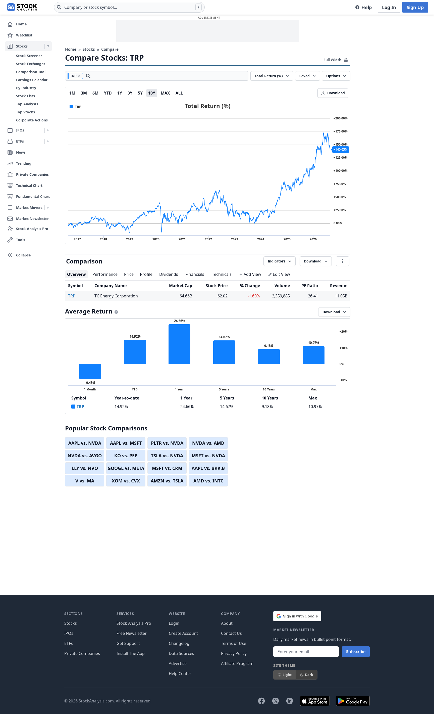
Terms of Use (233, 643)
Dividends (168, 274)
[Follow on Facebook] (261, 701)
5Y (140, 93)
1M (72, 93)
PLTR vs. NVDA (167, 443)
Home (70, 49)
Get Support (128, 643)
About (227, 623)
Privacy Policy (234, 653)
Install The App (131, 653)
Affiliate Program (237, 663)
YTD (108, 93)
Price (129, 274)
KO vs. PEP (125, 456)
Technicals (222, 274)
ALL (179, 93)
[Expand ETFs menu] (48, 141)
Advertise (178, 663)
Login (174, 623)
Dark (309, 674)
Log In (389, 7)
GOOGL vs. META (125, 468)
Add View (252, 274)
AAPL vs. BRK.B (208, 468)
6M (95, 93)
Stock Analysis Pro (134, 623)
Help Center (180, 673)
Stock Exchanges (30, 63)
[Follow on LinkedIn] (290, 701)
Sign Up (415, 7)
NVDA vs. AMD (208, 443)
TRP (71, 296)
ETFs (68, 643)
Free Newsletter (132, 633)
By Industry (26, 87)
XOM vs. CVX (126, 481)
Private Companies (82, 653)
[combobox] (129, 7)
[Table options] (342, 261)
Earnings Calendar (31, 79)
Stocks (89, 49)
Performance (105, 274)
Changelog (179, 643)
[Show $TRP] (75, 106)
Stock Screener (29, 55)
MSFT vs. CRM (167, 468)
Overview (76, 274)
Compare (110, 49)
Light (287, 674)
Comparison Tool (30, 71)
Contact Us (231, 633)
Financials (195, 274)
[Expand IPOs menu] (48, 130)
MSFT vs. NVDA (208, 456)
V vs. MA (84, 481)
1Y (119, 93)
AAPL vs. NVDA (84, 443)
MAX (165, 93)
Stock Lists (25, 96)
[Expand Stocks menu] (48, 46)
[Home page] (22, 7)
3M (84, 93)
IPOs (68, 633)
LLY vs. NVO (85, 468)
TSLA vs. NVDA (167, 456)
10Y (151, 93)
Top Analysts (27, 104)
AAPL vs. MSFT (126, 443)
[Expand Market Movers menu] (48, 207)
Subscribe (355, 651)
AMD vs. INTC (208, 481)
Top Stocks (25, 112)
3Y (130, 93)
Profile (146, 274)
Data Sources (181, 653)
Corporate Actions (32, 120)
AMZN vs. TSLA (167, 481)
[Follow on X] (276, 701)
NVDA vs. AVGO (85, 456)
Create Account (183, 633)
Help (366, 7)
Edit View (281, 274)
